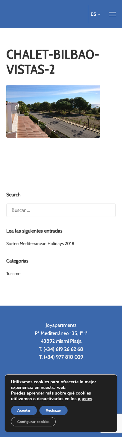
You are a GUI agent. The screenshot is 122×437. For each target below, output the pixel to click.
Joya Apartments (40, 14)
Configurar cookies (33, 421)
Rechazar (53, 410)
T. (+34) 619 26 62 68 (61, 349)
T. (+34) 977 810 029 (61, 357)
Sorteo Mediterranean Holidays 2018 (40, 243)
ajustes (85, 399)
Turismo (13, 273)
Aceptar (24, 410)
